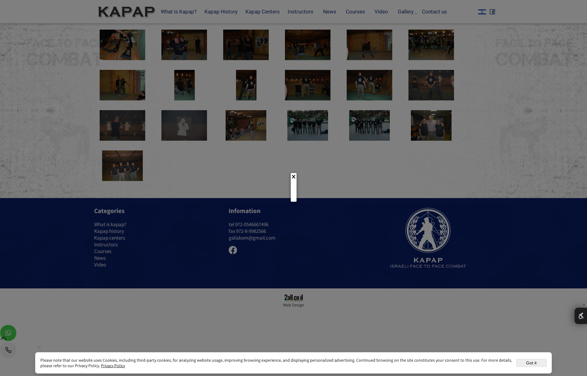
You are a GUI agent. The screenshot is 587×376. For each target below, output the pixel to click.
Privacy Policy (113, 365)
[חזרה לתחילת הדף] (3, 339)
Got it (531, 362)
